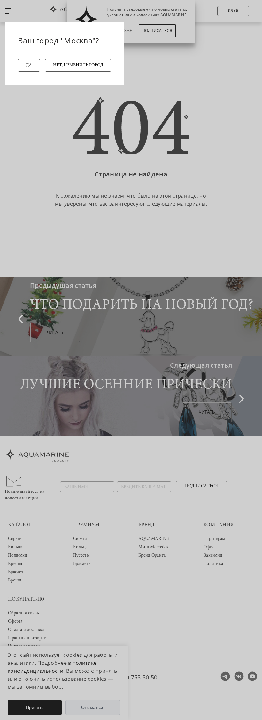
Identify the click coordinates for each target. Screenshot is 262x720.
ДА (29, 65)
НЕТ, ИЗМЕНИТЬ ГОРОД (78, 65)
